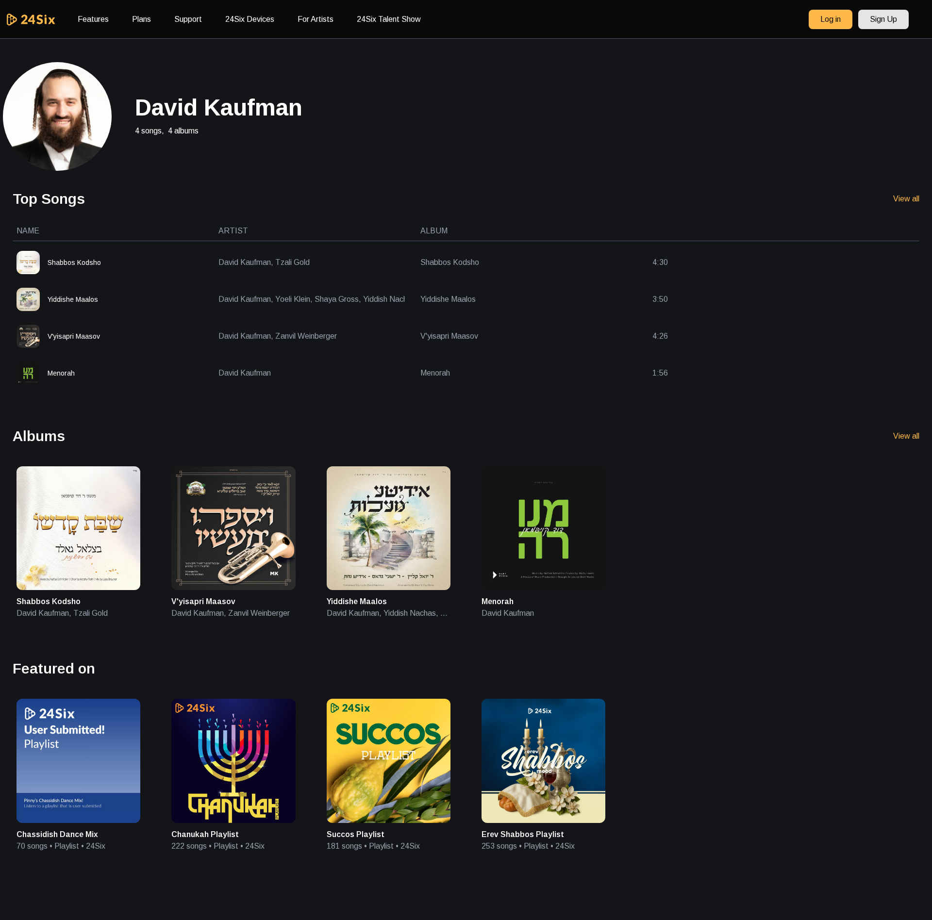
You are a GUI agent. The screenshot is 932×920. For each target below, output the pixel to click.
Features (93, 19)
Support (188, 19)
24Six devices (249, 19)
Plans (141, 19)
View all (906, 199)
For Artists (315, 19)
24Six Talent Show (389, 19)
